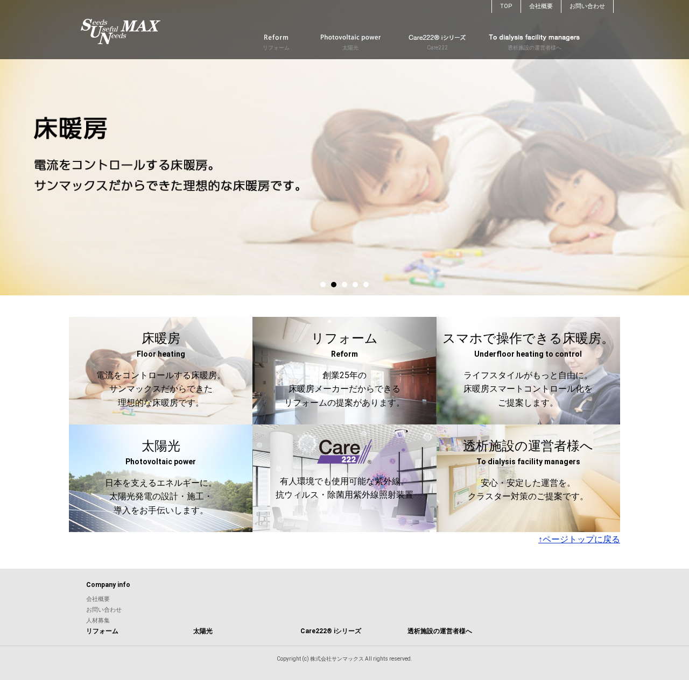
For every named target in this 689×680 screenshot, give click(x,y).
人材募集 (98, 620)
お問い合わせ (587, 6)
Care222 (437, 48)
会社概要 (541, 6)
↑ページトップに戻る (579, 539)
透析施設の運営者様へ (534, 48)
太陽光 (350, 48)
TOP (506, 6)
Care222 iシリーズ (330, 631)
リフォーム (276, 48)
